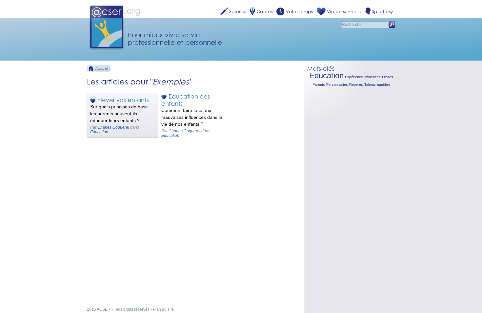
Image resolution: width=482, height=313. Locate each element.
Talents (370, 84)
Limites (387, 77)
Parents (318, 84)
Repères (356, 84)
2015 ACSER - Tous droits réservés (118, 309)
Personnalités (337, 84)
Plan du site (163, 309)
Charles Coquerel (113, 127)
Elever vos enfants (123, 99)
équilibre (383, 84)
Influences (372, 77)
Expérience (354, 77)
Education (99, 132)
